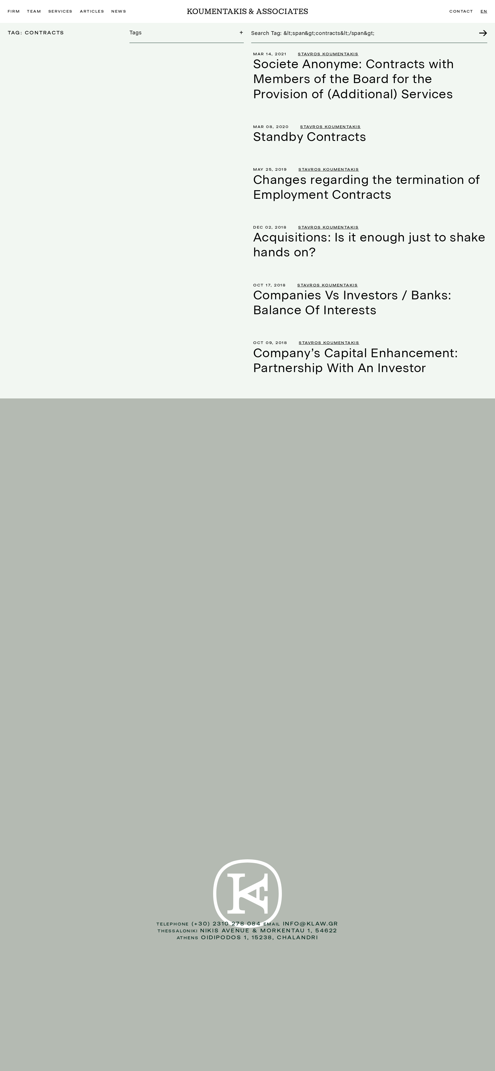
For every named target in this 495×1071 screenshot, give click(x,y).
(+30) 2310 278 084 (226, 924)
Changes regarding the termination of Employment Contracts (366, 187)
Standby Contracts (309, 136)
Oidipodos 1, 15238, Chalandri (259, 937)
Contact (461, 11)
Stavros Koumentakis (328, 54)
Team (34, 11)
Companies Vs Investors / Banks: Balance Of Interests (352, 302)
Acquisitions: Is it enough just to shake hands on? (369, 245)
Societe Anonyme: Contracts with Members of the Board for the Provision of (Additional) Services (353, 78)
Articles (92, 11)
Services (60, 11)
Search (480, 33)
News (118, 11)
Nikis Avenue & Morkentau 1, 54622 (268, 930)
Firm (14, 11)
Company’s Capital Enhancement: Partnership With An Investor (355, 360)
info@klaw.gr (311, 924)
